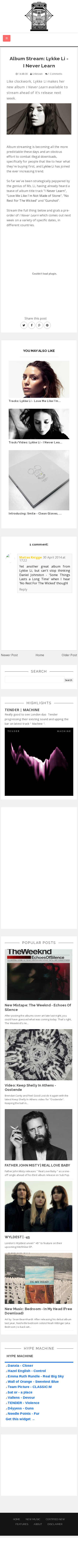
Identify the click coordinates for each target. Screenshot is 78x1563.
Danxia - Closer (20, 1365)
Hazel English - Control (27, 1371)
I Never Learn (55, 191)
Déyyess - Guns (21, 1408)
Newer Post (9, 655)
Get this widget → (20, 1419)
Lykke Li (48, 166)
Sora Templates (34, 1556)
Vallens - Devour (21, 1397)
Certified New (55, 1519)
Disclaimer (55, 1524)
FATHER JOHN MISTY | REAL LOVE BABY (37, 1165)
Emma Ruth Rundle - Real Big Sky (36, 1376)
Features (22, 1524)
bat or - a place (20, 1392)
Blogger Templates (64, 1556)
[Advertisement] (33, 867)
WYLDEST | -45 (17, 1237)
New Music (33, 1519)
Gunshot (51, 201)
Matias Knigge (30, 557)
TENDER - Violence (23, 1403)
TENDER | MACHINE (22, 710)
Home (40, 655)
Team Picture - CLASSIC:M (30, 1387)
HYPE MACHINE (20, 1356)
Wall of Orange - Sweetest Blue (33, 1381)
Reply (23, 589)
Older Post (69, 655)
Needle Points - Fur (23, 1413)
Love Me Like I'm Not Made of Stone (34, 196)
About (38, 1524)
